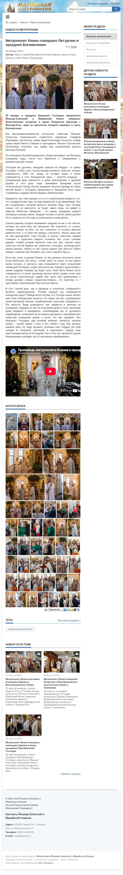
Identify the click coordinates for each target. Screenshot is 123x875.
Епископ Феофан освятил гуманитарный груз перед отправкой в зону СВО (98, 184)
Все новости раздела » (69, 620)
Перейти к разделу (71, 774)
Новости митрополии (40, 22)
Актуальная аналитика (98, 62)
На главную (11, 22)
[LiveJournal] (78, 609)
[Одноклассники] (71, 609)
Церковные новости (96, 56)
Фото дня (91, 49)
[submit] (116, 9)
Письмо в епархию (97, 3)
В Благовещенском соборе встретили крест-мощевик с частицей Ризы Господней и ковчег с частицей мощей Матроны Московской (100, 147)
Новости (24, 22)
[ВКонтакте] (65, 609)
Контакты (116, 3)
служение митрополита (20, 629)
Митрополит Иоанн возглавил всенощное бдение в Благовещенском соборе (23, 682)
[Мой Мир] (75, 609)
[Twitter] (68, 609)
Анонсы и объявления (98, 43)
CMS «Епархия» (45, 863)
